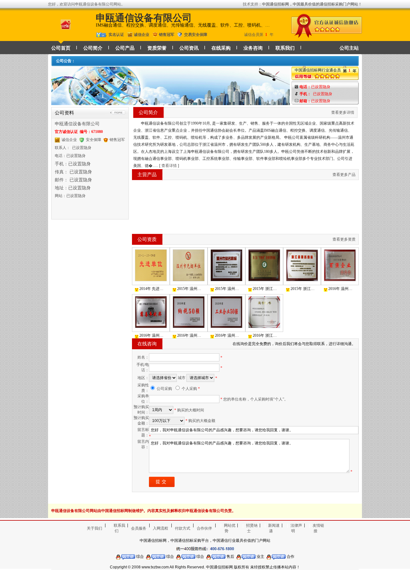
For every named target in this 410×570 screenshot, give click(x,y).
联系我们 (285, 48)
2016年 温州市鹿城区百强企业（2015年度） (341, 288)
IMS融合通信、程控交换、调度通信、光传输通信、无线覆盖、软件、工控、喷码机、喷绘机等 (184, 25)
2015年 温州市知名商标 (228, 288)
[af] (170, 102)
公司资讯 (189, 48)
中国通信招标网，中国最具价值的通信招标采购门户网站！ (312, 4)
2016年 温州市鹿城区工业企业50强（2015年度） (228, 335)
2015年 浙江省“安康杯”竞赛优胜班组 (266, 288)
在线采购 (221, 48)
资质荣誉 (157, 48)
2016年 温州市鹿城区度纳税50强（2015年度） (190, 335)
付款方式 (182, 528)
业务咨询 (253, 48)
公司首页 (60, 48)
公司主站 (349, 48)
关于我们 (94, 528)
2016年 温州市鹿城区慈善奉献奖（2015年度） (152, 335)
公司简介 (92, 48)
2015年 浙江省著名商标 (304, 288)
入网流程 (160, 528)
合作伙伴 (204, 528)
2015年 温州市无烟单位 (190, 288)
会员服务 (138, 528)
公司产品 (125, 48)
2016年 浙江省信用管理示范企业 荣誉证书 (266, 335)
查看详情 (169, 165)
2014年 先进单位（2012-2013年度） (152, 288)
